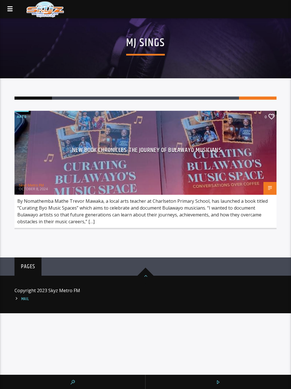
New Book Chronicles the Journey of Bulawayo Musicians (146, 150)
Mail (25, 299)
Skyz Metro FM (31, 185)
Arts (21, 116)
